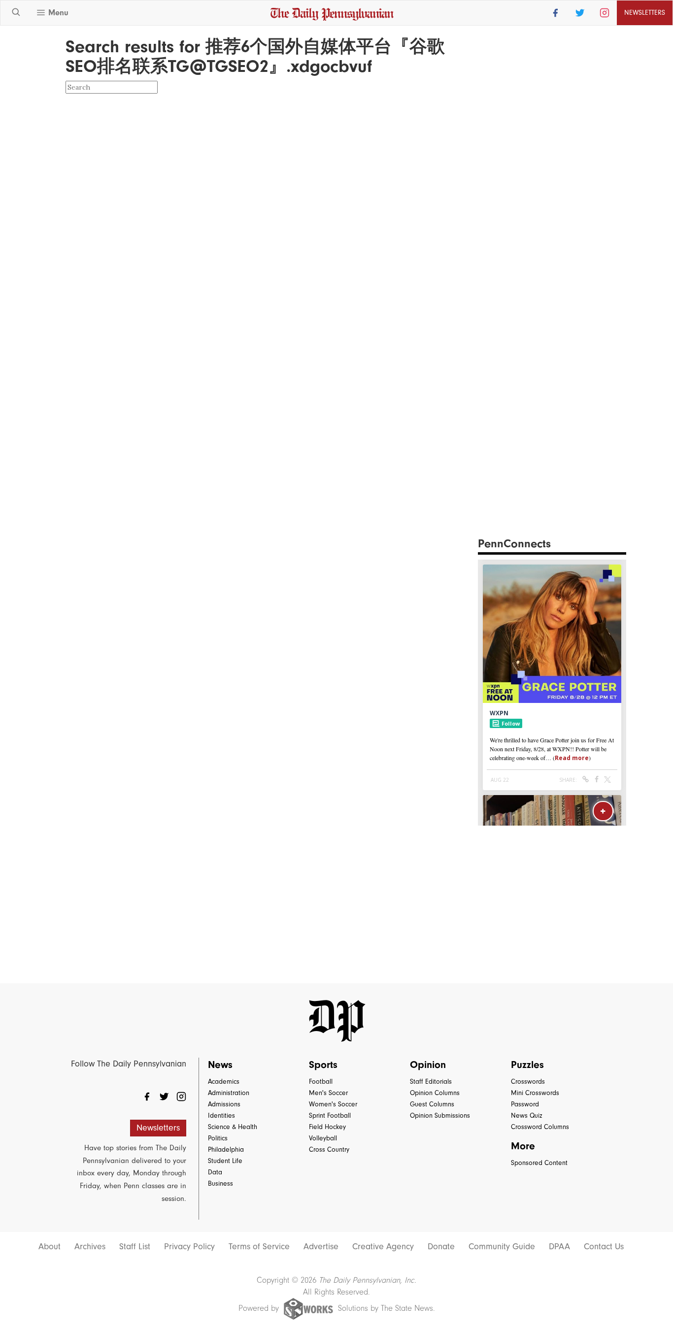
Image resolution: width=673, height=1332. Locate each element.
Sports (323, 1064)
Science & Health (232, 1127)
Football (321, 1081)
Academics (223, 1081)
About (49, 1247)
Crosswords (528, 1081)
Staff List (134, 1247)
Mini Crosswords (535, 1093)
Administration (228, 1093)
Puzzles (527, 1064)
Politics (218, 1138)
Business (220, 1183)
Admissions (224, 1104)
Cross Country (329, 1149)
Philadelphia (226, 1149)
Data (215, 1172)
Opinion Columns (435, 1093)
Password (525, 1104)
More (523, 1146)
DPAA (559, 1247)
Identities (221, 1115)
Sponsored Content (539, 1163)
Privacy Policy (189, 1247)
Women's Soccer (333, 1104)
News (220, 1064)
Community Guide (502, 1247)
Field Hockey (327, 1127)
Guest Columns (432, 1104)
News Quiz (526, 1115)
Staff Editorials (431, 1081)
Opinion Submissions (440, 1115)
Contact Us (604, 1247)
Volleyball (323, 1138)
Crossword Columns (540, 1127)
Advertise (320, 1247)
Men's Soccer (328, 1093)
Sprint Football (330, 1115)
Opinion (428, 1064)
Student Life (225, 1161)
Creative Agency (383, 1247)
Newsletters (158, 1128)
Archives (89, 1247)
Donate (441, 1247)
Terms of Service (259, 1247)
